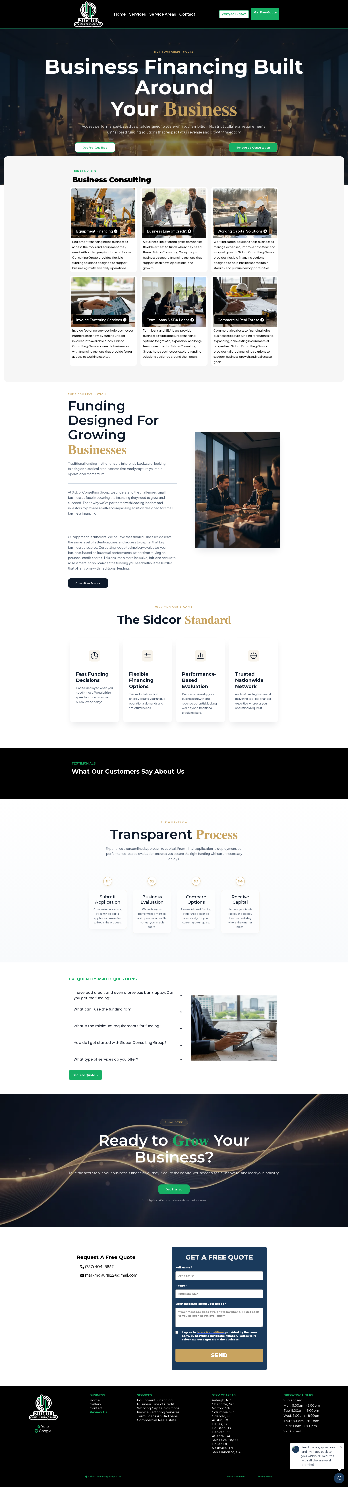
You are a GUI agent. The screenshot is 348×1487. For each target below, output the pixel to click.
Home (120, 14)
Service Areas (162, 14)
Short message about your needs (200, 1303)
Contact (187, 14)
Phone (181, 1285)
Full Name (183, 1267)
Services (137, 14)
